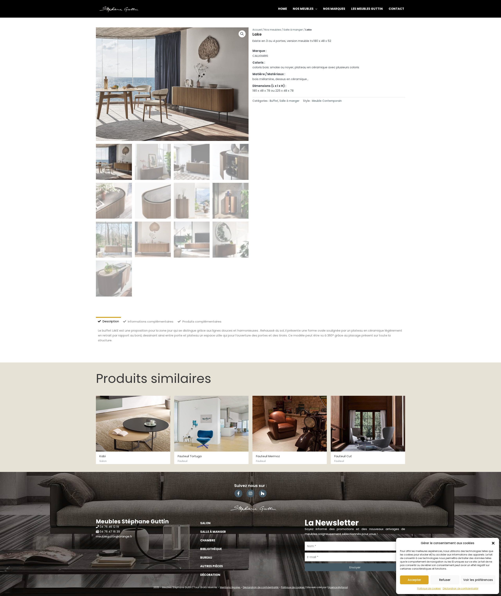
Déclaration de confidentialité (460, 588)
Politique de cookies (429, 588)
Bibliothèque (211, 549)
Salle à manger (293, 29)
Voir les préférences (478, 580)
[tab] (108, 321)
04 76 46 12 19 (109, 527)
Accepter (414, 580)
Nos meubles (272, 29)
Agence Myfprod (338, 587)
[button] (493, 543)
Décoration (210, 575)
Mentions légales (230, 587)
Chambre (207, 540)
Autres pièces (211, 566)
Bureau (206, 557)
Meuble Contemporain (327, 101)
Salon (205, 523)
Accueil (257, 29)
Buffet (274, 101)
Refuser (445, 580)
